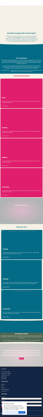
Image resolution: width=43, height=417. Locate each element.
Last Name (3, 400)
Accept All (22, 412)
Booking (3, 384)
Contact (3, 387)
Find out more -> (5, 105)
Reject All (14, 412)
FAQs (2, 386)
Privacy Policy (4, 391)
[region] (14, 408)
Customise (7, 412)
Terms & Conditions (5, 389)
